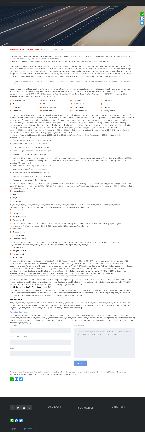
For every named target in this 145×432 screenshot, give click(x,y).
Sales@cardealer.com (19, 312)
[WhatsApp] (142, 14)
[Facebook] (142, 18)
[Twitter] (142, 23)
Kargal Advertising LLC (29, 429)
